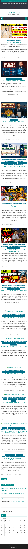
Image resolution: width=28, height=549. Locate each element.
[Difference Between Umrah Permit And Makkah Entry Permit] (14, 235)
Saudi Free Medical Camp (18, 501)
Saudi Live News (14, 164)
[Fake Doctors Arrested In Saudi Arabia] (14, 311)
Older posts (4, 479)
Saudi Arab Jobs (6, 287)
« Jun (2, 538)
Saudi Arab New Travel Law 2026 (14, 373)
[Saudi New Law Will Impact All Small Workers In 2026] (14, 276)
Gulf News (10, 159)
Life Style (13, 161)
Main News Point (19, 161)
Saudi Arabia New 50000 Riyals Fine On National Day (14, 459)
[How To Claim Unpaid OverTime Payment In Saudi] (14, 193)
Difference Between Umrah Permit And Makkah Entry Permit (14, 250)
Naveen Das (4, 496)
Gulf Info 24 (14, 12)
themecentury (21, 546)
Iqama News (23, 159)
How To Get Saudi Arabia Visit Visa (16, 493)
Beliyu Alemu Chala (6, 488)
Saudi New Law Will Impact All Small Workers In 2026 (14, 291)
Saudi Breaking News (22, 163)
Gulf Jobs (10, 285)
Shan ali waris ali (5, 499)
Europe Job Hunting (11, 40)
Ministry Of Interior (4, 163)
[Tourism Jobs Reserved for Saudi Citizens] (14, 394)
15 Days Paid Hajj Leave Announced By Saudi (14, 346)
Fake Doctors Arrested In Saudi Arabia (14, 317)
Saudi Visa (20, 164)
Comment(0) (22, 57)
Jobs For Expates (22, 397)
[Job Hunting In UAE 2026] (14, 31)
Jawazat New (7, 161)
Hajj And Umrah (16, 159)
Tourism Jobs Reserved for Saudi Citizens (14, 402)
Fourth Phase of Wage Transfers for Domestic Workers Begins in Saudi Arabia (14, 432)
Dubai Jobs (18, 40)
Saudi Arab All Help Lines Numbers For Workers (14, 167)
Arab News (4, 159)
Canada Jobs (18, 79)
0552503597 (4, 493)
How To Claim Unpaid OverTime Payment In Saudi (14, 205)
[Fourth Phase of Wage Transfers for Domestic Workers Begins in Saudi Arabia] (14, 424)
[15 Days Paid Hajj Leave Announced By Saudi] (14, 338)
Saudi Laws (7, 164)
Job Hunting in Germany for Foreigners (14, 121)
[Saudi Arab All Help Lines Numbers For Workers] (14, 150)
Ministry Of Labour (13, 163)
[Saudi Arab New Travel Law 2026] (14, 367)
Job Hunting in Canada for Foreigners (14, 80)
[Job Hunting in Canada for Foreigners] (14, 69)
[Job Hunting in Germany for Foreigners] (14, 110)
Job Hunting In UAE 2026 (14, 42)
